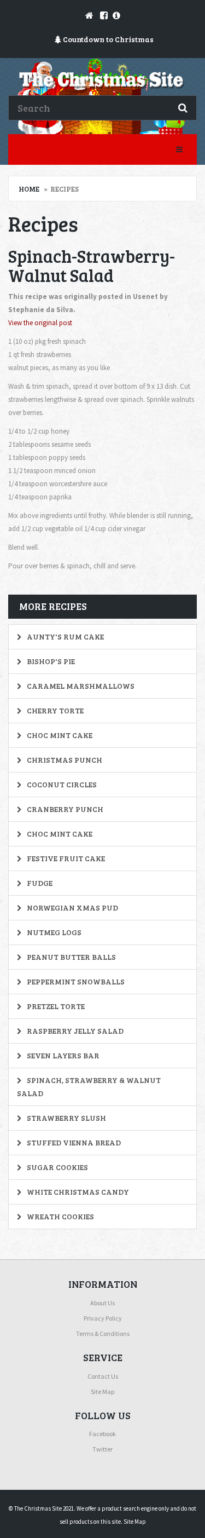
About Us (102, 1303)
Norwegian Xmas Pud (71, 907)
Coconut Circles (61, 784)
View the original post (40, 322)
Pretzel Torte (55, 1006)
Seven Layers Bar (62, 1055)
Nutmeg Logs (53, 932)
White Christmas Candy (77, 1191)
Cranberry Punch (64, 809)
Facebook (102, 1434)
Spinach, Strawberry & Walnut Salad (89, 1086)
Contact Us (102, 1376)
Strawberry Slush (65, 1118)
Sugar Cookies (56, 1167)
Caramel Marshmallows (79, 686)
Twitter (102, 1449)
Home (29, 189)
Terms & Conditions (103, 1333)
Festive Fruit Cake (65, 858)
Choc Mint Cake (58, 735)
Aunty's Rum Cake (64, 636)
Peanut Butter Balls (70, 957)
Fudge (38, 883)
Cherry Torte (54, 710)
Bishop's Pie (50, 661)
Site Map (102, 1391)
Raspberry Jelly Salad (74, 1031)
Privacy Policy (103, 1318)
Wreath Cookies (59, 1216)
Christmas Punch (63, 759)
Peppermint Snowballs (75, 981)
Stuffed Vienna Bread (73, 1142)
